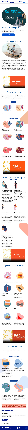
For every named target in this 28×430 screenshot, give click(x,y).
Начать (4, 419)
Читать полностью (8, 34)
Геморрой (9, 428)
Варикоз (4, 428)
